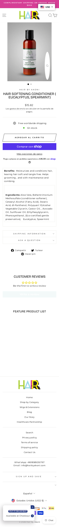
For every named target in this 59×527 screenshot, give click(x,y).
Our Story (29, 417)
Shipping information (29, 234)
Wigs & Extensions (29, 407)
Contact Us (29, 452)
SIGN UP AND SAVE (29, 476)
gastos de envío (17, 109)
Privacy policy (29, 437)
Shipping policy (29, 447)
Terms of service (29, 442)
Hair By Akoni (29, 90)
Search (29, 432)
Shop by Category (29, 402)
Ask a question (29, 240)
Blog (29, 412)
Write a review (29, 294)
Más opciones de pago (29, 154)
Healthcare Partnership (29, 422)
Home (29, 397)
